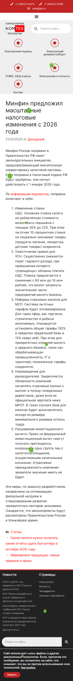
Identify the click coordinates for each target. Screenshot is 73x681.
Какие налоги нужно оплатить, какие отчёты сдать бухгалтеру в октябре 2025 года (32, 543)
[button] (36, 16)
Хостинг (18, 92)
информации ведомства (30, 194)
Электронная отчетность (54, 76)
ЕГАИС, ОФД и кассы (18, 76)
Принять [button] (12, 674)
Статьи (16, 532)
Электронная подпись (18, 51)
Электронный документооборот (55, 53)
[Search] (66, 642)
